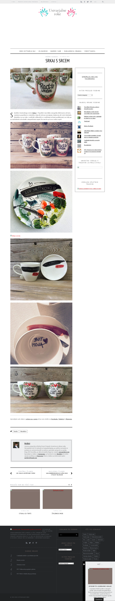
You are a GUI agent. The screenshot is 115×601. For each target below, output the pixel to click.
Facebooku (54, 419)
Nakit (94, 550)
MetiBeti (27, 443)
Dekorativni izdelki (96, 537)
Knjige (91, 542)
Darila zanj (91, 534)
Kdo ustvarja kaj (28, 51)
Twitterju (61, 419)
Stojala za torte (25, 513)
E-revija (53, 1)
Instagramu (41, 454)
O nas (13, 1)
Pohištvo (96, 556)
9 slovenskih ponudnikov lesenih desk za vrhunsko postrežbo (92, 136)
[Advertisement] (57, 33)
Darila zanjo (86, 537)
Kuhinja (97, 542)
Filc (84, 540)
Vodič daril (90, 51)
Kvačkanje (85, 545)
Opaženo (48, 56)
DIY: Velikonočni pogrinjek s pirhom (26, 569)
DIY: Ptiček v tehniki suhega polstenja (26, 574)
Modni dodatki (86, 550)
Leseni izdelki (94, 545)
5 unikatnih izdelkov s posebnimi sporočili (27, 555)
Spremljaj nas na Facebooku (90, 78)
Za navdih (43, 51)
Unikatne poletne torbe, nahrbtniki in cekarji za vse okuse (92, 117)
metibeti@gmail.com (30, 458)
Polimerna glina (87, 559)
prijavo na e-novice (32, 419)
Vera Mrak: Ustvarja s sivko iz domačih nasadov (91, 108)
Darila (16, 431)
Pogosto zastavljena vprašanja (28, 1)
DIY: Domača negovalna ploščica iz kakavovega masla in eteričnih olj (93, 151)
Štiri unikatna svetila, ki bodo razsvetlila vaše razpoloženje (91, 112)
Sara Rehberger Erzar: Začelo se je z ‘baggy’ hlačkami (57, 472)
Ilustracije (100, 540)
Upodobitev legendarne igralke (100, 586)
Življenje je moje (57, 513)
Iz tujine (85, 542)
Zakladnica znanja (73, 51)
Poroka (95, 559)
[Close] (84, 564)
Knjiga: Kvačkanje (88, 126)
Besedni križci (87, 145)
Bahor (34, 113)
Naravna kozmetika (88, 553)
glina (88, 540)
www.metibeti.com (64, 452)
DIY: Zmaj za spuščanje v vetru (25, 472)
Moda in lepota (94, 548)
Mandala (85, 548)
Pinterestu (69, 419)
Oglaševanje (45, 1)
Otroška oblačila (87, 556)
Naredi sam (56, 51)
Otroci (97, 553)
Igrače (94, 540)
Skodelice (23, 431)
